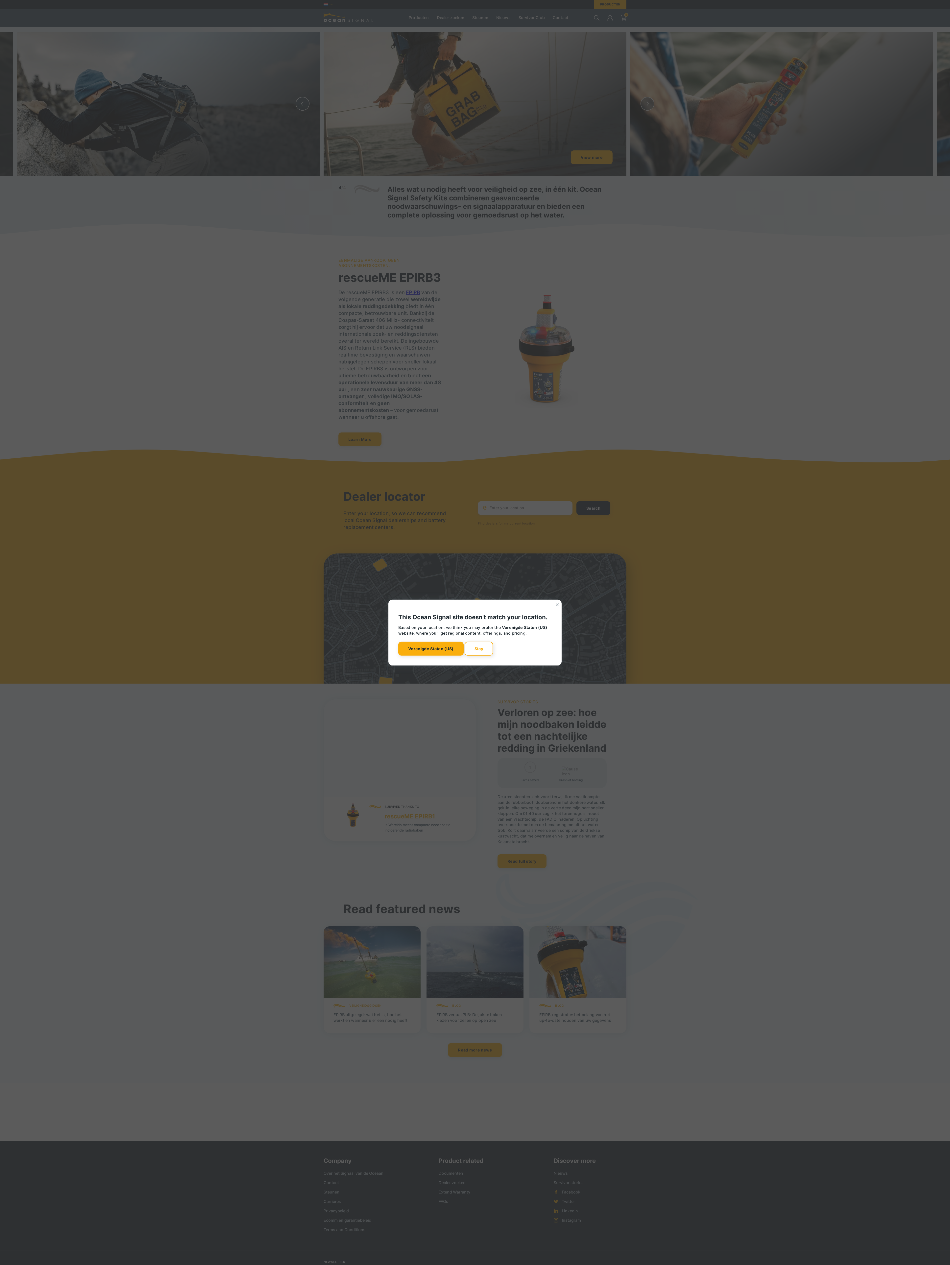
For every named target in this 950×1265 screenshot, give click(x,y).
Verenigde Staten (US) (431, 648)
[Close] (557, 604)
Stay (479, 648)
